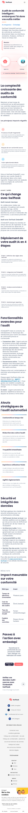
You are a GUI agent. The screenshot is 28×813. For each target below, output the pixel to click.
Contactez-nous (14, 730)
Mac (15, 763)
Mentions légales (14, 750)
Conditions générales (14, 733)
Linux (15, 769)
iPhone (15, 784)
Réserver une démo (9, 664)
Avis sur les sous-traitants (14, 747)
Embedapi (16, 25)
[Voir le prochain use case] (23, 684)
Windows (15, 766)
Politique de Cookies (14, 744)
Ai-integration (6, 25)
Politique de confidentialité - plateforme (14, 739)
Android (15, 781)
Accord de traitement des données (14, 741)
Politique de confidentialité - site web (14, 736)
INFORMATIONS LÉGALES (14, 725)
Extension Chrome (15, 775)
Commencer (19, 664)
